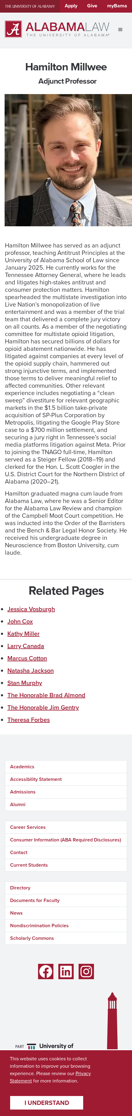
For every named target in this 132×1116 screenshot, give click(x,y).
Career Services (28, 827)
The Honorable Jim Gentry (43, 707)
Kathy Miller (23, 633)
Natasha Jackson (30, 670)
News (16, 912)
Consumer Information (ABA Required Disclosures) (65, 839)
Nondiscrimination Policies (39, 925)
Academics (22, 766)
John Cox (20, 621)
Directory (20, 887)
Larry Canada (25, 646)
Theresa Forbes (28, 719)
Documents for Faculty (35, 900)
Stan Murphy (24, 682)
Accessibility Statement (36, 779)
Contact (18, 852)
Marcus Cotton (27, 658)
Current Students (29, 865)
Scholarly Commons (32, 938)
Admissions (23, 791)
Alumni (17, 804)
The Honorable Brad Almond (46, 695)
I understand (47, 1102)
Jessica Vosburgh (31, 609)
